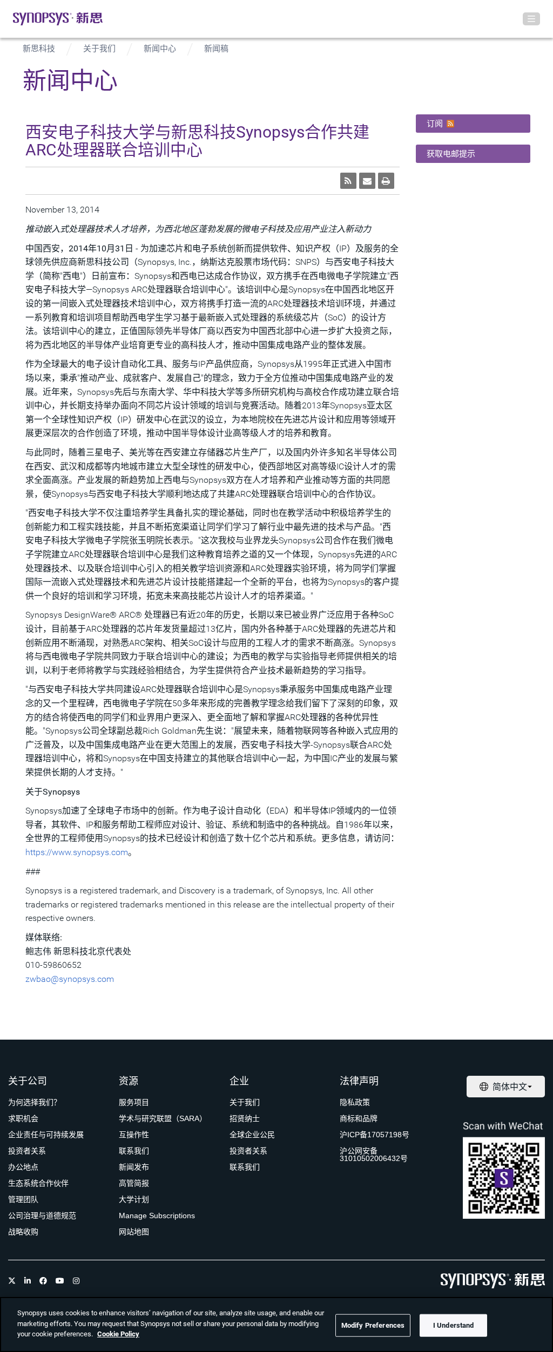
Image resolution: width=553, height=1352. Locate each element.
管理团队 (23, 1199)
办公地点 (23, 1167)
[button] (473, 123)
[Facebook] (43, 1280)
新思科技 (39, 48)
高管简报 (134, 1183)
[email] (367, 181)
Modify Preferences (372, 1325)
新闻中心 (160, 48)
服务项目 (134, 1102)
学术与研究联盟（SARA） (163, 1118)
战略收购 (23, 1231)
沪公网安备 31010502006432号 (374, 1154)
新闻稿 (216, 48)
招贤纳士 (245, 1118)
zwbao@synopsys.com (69, 979)
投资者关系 (27, 1150)
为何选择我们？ (34, 1102)
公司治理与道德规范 (42, 1215)
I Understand (453, 1325)
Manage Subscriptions (157, 1215)
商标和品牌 (358, 1118)
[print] (386, 181)
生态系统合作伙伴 (38, 1183)
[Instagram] (76, 1280)
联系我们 (134, 1150)
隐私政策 (355, 1102)
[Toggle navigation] (531, 18)
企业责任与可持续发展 (46, 1134)
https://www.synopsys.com (76, 852)
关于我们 (99, 48)
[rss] (348, 181)
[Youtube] (60, 1280)
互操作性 (134, 1134)
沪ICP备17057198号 (374, 1134)
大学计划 (134, 1199)
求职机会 (23, 1118)
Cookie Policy (118, 1334)
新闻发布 (134, 1167)
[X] (12, 1280)
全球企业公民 (252, 1134)
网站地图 (134, 1231)
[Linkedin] (27, 1280)
